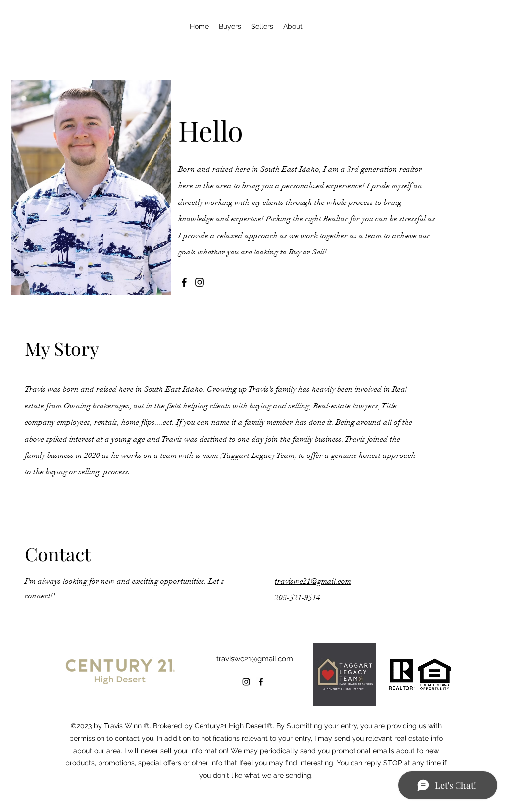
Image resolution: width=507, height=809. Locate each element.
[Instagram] (199, 282)
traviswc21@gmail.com (313, 581)
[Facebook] (184, 282)
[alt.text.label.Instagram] (246, 682)
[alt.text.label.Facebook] (261, 682)
